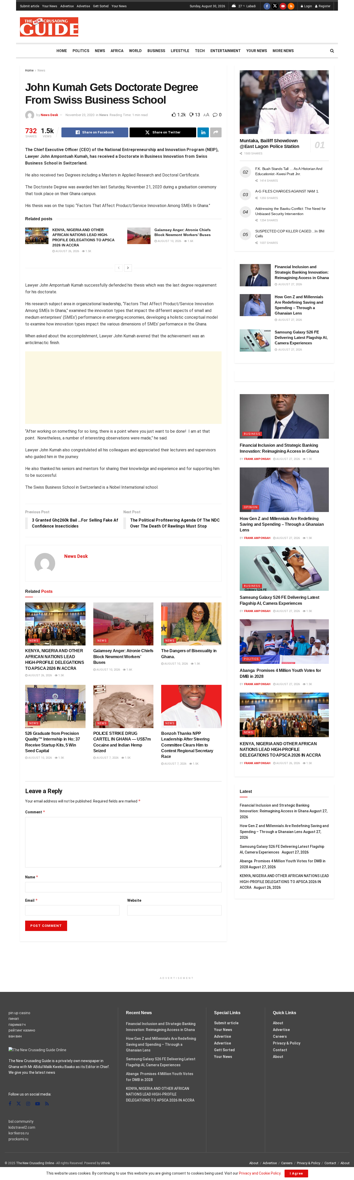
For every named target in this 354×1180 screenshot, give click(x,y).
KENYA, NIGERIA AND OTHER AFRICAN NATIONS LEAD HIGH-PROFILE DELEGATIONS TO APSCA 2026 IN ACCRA (281, 750)
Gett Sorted (101, 6)
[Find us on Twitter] (275, 6)
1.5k (88, 251)
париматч (17, 1024)
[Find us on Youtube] (283, 6)
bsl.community (21, 1121)
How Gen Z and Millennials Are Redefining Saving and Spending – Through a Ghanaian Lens (282, 524)
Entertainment (225, 51)
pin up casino (19, 1013)
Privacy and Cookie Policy (259, 1173)
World (135, 51)
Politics (81, 51)
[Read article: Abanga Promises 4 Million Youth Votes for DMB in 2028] (284, 641)
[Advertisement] (239, 26)
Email (31, 900)
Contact (280, 1050)
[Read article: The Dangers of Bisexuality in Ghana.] (191, 623)
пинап (14, 1018)
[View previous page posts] (119, 268)
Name (31, 877)
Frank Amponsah (257, 459)
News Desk (49, 115)
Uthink (105, 1163)
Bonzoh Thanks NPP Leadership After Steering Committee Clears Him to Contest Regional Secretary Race (187, 745)
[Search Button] (332, 50)
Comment (35, 811)
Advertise (67, 6)
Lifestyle (180, 51)
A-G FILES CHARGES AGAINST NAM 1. (287, 191)
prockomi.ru (18, 1139)
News (100, 51)
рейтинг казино (22, 1030)
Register (324, 6)
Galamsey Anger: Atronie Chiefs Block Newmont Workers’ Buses (123, 657)
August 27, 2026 (287, 459)
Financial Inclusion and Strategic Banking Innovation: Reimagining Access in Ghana (302, 272)
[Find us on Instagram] (28, 1104)
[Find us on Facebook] (267, 6)
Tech (200, 51)
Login (307, 6)
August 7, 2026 (107, 757)
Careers (280, 1036)
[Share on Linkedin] (203, 132)
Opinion (251, 507)
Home (61, 51)
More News (283, 51)
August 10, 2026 (169, 241)
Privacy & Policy (286, 1043)
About (278, 1023)
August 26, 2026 (67, 251)
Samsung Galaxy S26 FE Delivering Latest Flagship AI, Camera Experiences (301, 337)
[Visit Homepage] (49, 27)
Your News (49, 6)
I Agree (296, 1173)
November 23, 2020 (80, 115)
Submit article (29, 6)
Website (134, 900)
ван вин (15, 1036)
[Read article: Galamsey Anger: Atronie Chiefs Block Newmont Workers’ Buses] (139, 236)
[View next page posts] (128, 268)
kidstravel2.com (22, 1127)
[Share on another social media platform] (216, 132)
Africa (117, 51)
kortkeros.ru (19, 1133)
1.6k (190, 241)
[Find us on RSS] (291, 6)
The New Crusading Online (35, 1163)
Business (156, 51)
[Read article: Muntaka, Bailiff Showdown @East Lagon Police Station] (284, 102)
